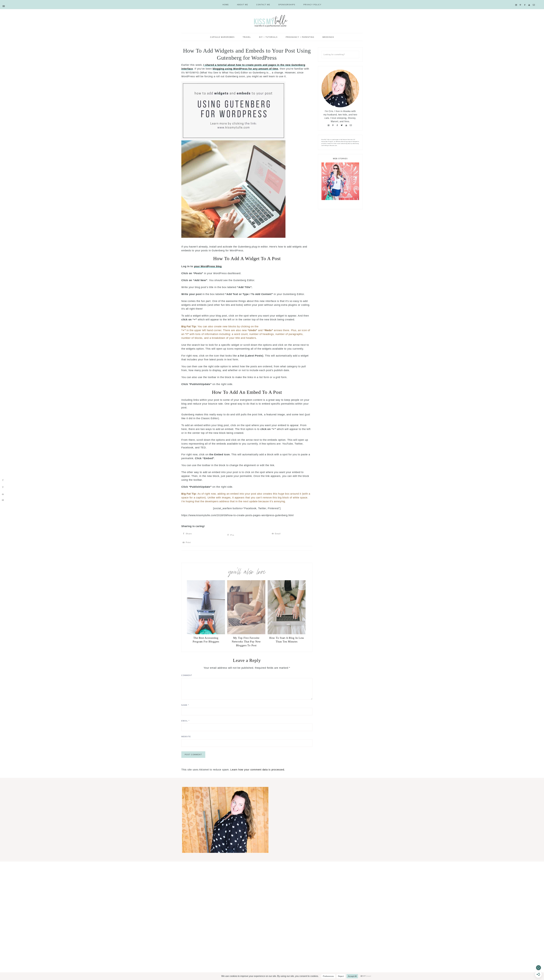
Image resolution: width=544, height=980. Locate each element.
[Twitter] (342, 125)
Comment (186, 675)
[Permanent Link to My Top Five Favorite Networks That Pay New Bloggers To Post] (246, 633)
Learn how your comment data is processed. (257, 769)
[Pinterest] (521, 1)
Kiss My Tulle (272, 20)
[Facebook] (525, 1)
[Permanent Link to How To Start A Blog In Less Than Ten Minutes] (287, 633)
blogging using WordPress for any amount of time (245, 68)
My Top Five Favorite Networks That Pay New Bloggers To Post (246, 641)
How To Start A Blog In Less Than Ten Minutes (286, 639)
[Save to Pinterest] (3, 487)
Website (186, 737)
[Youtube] (530, 1)
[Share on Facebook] (3, 480)
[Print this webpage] (3, 500)
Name (185, 705)
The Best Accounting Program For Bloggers (206, 639)
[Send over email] (3, 494)
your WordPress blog (208, 266)
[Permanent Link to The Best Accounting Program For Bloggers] (206, 633)
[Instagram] (516, 1)
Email (185, 721)
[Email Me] (534, 1)
